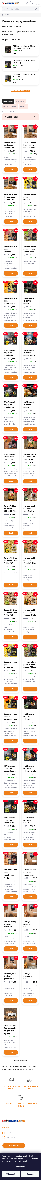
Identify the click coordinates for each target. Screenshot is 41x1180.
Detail (11, 169)
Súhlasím (30, 1174)
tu (28, 1161)
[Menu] (38, 3)
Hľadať (36, 9)
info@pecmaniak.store (15, 1133)
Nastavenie (20, 1167)
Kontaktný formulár (14, 1145)
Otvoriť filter (11, 117)
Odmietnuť (10, 1174)
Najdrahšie (20, 101)
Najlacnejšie (8, 101)
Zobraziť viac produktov (20, 91)
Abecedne (23, 106)
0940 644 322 (12, 1137)
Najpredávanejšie (10, 106)
